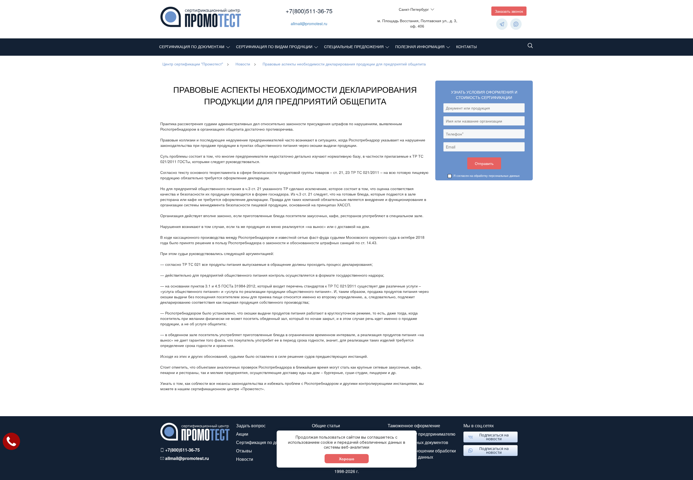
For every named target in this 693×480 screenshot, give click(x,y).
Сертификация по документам (191, 46)
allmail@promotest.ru (309, 23)
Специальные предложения (354, 46)
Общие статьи (326, 425)
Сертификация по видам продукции (274, 46)
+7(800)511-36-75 (309, 10)
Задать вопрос (251, 425)
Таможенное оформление (414, 425)
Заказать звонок (509, 11)
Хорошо (346, 458)
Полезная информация (419, 46)
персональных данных (504, 175)
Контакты (466, 46)
